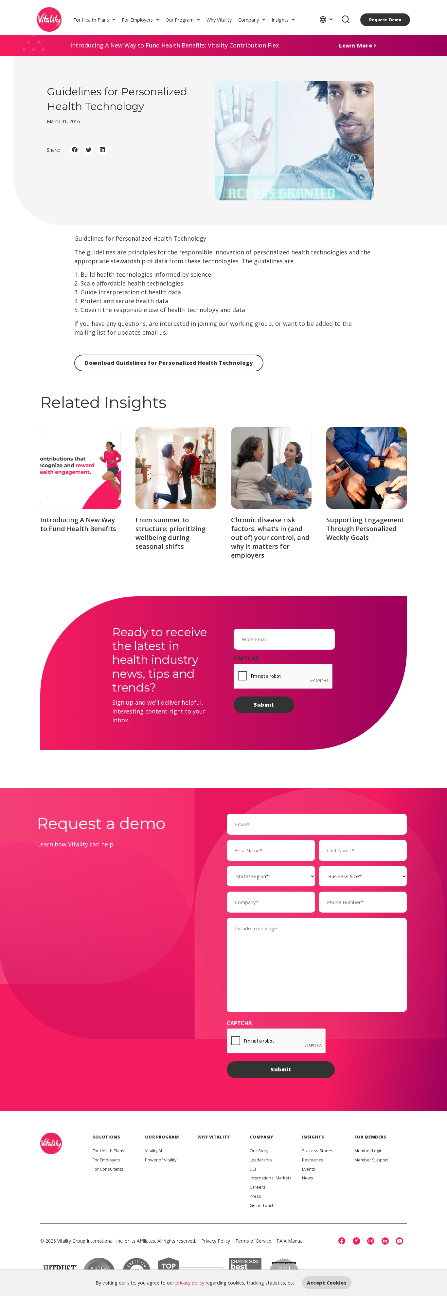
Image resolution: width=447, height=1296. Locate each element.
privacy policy (189, 1283)
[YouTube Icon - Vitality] (399, 1241)
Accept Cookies (327, 1283)
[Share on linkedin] (102, 150)
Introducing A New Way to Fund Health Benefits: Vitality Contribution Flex (174, 45)
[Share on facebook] (75, 150)
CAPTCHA (246, 658)
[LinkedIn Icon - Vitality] (385, 1241)
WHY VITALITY (213, 1137)
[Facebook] (342, 1241)
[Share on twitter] (88, 150)
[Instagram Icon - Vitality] (371, 1241)
